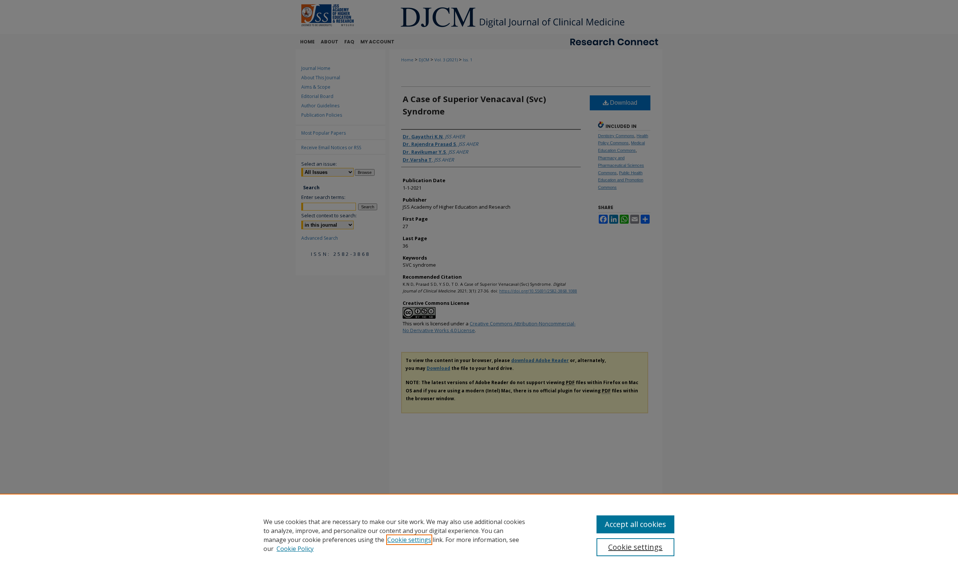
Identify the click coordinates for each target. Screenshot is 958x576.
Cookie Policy (295, 549)
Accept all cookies (635, 524)
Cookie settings (409, 540)
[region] (479, 535)
